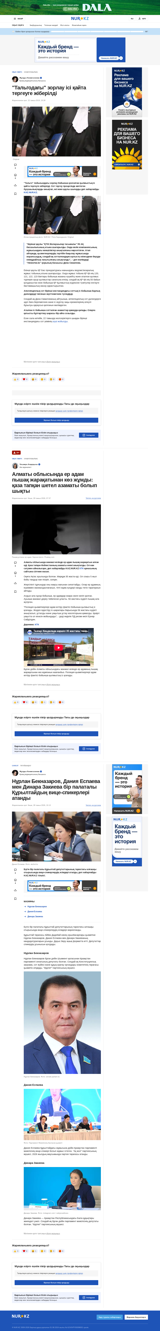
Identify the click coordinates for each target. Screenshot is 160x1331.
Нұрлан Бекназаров (37, 906)
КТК (82, 568)
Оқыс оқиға (18, 25)
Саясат (15, 766)
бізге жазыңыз (53, 362)
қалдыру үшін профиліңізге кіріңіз (69, 411)
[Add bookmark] (15, 194)
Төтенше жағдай (51, 25)
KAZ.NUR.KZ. (31, 192)
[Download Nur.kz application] (80, 7)
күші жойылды (60, 321)
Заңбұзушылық (36, 25)
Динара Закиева (35, 916)
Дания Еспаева (35, 911)
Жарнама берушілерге (136, 1317)
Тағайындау (25, 766)
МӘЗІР (20, 19)
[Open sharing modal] (15, 185)
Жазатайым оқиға (79, 25)
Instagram (90, 435)
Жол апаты (64, 25)
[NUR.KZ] (80, 19)
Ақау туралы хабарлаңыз (110, 1317)
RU (132, 19)
